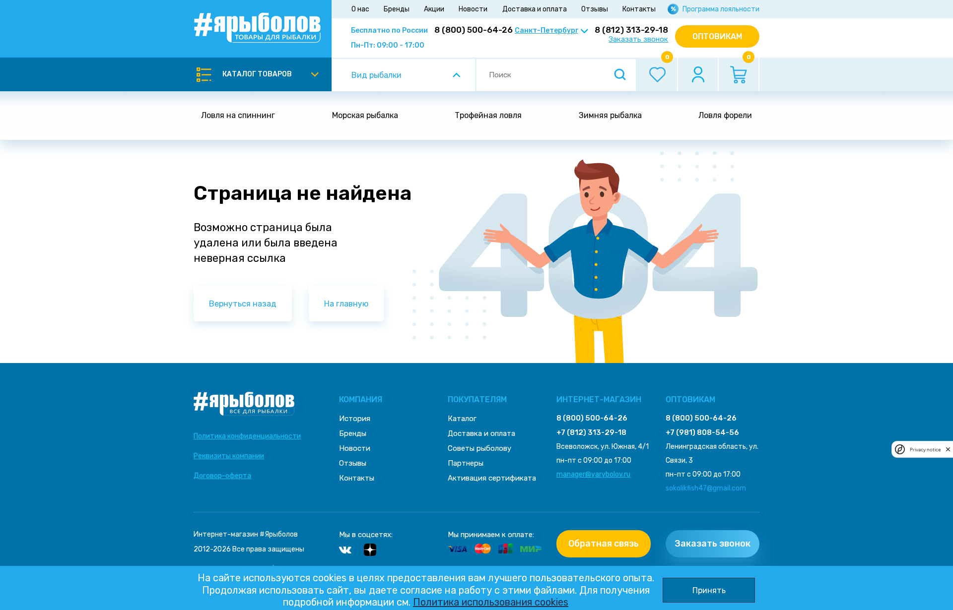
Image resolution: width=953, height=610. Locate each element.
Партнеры (465, 463)
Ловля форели (725, 115)
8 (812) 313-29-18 (631, 30)
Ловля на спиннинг (238, 115)
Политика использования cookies (490, 602)
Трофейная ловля (488, 115)
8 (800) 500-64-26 (473, 30)
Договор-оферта (222, 476)
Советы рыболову (479, 448)
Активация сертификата (492, 478)
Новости (473, 9)
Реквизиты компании (229, 456)
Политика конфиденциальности (247, 436)
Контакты (639, 9)
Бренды (396, 9)
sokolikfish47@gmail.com (706, 488)
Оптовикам (717, 36)
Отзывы (594, 9)
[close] (948, 449)
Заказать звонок (638, 39)
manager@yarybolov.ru (593, 474)
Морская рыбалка (365, 115)
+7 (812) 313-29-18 (591, 432)
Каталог (462, 418)
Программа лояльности (720, 9)
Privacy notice (925, 449)
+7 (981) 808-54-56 (702, 432)
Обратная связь (603, 543)
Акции (434, 9)
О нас (360, 9)
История (354, 418)
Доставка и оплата (534, 9)
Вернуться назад (242, 303)
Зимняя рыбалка (610, 115)
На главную (346, 303)
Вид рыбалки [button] (376, 75)
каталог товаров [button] (257, 74)
